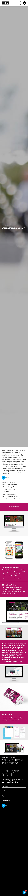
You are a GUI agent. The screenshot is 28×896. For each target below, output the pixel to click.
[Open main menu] (24, 3)
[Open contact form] (20, 3)
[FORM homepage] (5, 2)
